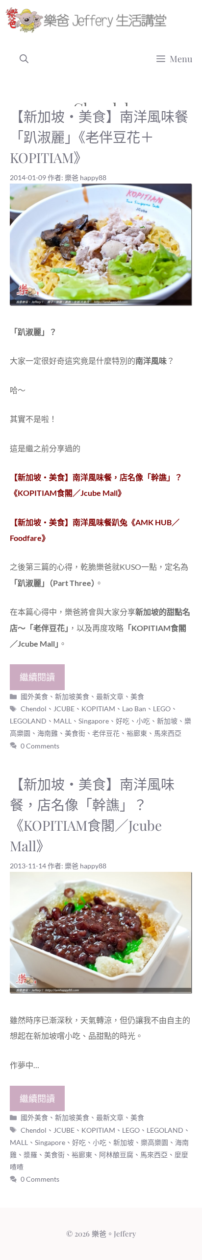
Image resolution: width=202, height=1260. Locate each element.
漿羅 (30, 1154)
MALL (62, 721)
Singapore (93, 721)
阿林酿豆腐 (116, 1154)
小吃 (143, 721)
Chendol (34, 708)
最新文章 (110, 696)
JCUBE (64, 708)
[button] (24, 58)
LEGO (162, 708)
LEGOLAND (28, 721)
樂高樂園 (154, 1142)
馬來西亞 (167, 733)
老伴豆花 (106, 733)
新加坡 (167, 721)
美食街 (75, 733)
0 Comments (40, 746)
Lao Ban (134, 708)
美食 (137, 696)
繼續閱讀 (37, 677)
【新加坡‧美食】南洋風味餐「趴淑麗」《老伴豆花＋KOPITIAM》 (99, 136)
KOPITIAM (98, 708)
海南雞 (47, 733)
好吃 (122, 721)
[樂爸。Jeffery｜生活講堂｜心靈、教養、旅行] (88, 19)
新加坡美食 (72, 696)
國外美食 (34, 696)
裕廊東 (136, 733)
